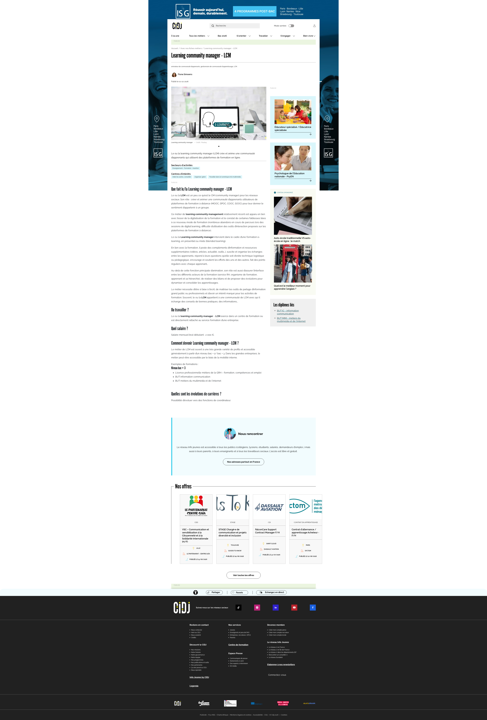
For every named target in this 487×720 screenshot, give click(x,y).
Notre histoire (196, 652)
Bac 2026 (222, 36)
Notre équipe (195, 657)
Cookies (284, 715)
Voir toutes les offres (243, 575)
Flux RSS (211, 715)
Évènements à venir (237, 661)
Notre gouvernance (198, 655)
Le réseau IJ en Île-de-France (279, 650)
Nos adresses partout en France (243, 462)
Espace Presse (235, 653)
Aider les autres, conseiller (181, 177)
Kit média (233, 666)
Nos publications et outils (200, 662)
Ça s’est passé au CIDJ (199, 667)
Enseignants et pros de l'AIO (239, 632)
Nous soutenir (196, 635)
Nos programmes (197, 660)
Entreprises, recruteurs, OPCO (240, 635)
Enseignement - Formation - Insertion (185, 168)
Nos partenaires (196, 665)
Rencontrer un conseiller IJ (278, 655)
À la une (175, 36)
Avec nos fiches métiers (191, 48)
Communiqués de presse (238, 658)
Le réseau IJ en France (277, 647)
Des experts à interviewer (239, 663)
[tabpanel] (218, 115)
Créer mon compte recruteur (279, 632)
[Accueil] (183, 25)
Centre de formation (238, 645)
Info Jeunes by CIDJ (199, 677)
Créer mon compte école (277, 635)
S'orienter (241, 36)
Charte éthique (222, 715)
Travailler (263, 36)
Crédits (193, 637)
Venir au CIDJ (196, 632)
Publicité (203, 715)
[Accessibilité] (195, 592)
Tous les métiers (197, 36)
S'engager (286, 36)
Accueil (174, 48)
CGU (266, 715)
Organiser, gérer (200, 177)
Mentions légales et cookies (240, 715)
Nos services (234, 625)
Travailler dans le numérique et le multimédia (225, 177)
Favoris (239, 592)
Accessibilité (258, 715)
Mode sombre (280, 26)
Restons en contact (199, 625)
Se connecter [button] (314, 25)
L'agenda (194, 686)
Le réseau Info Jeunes (278, 642)
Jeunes (232, 630)
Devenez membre (276, 625)
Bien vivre (308, 36)
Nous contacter (196, 630)
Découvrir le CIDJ (198, 645)
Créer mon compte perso (277, 630)
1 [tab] (219, 146)
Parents (232, 637)
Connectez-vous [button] (277, 675)
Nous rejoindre (196, 670)
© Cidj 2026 (273, 715)
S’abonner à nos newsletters (281, 664)
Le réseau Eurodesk (276, 657)
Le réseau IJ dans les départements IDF (283, 652)
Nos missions (196, 650)
